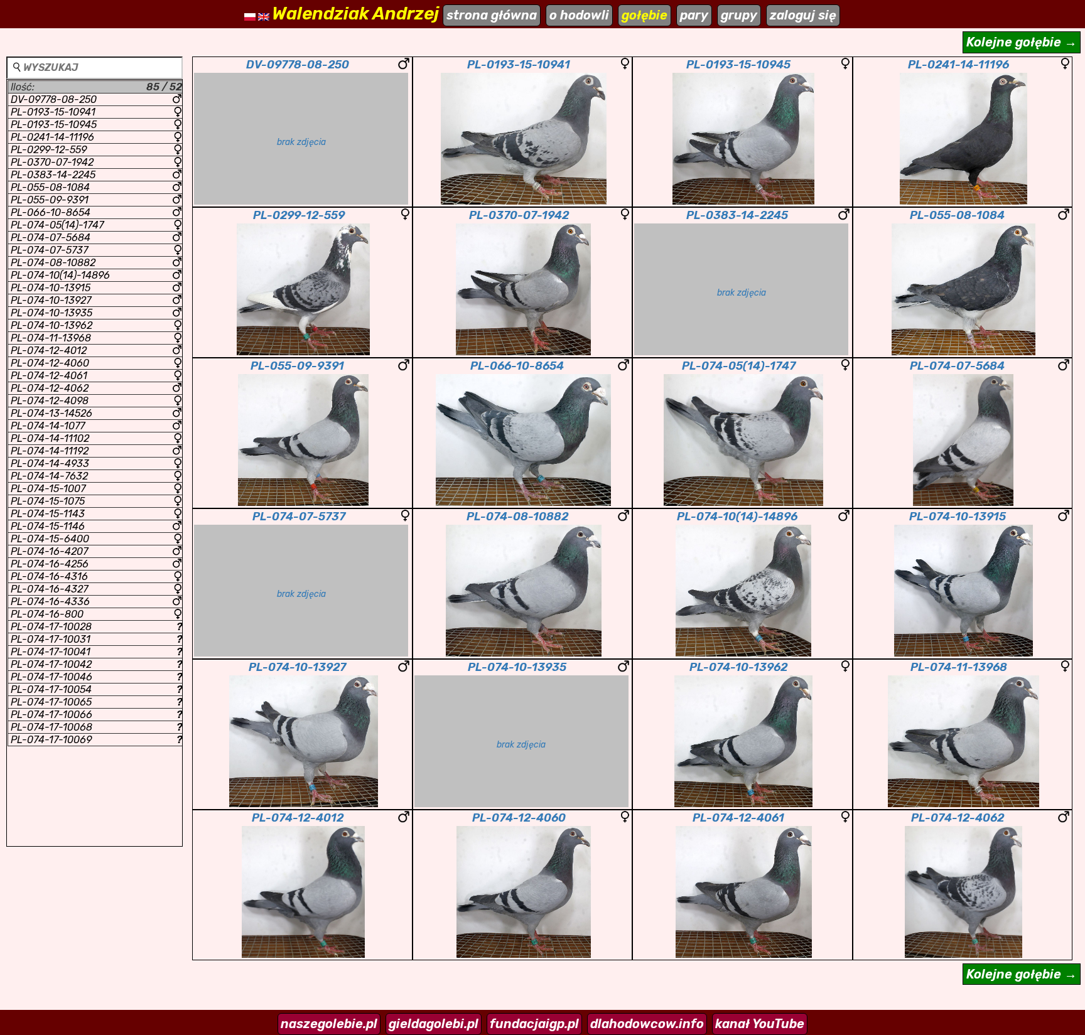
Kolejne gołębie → (1021, 42)
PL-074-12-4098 (50, 401)
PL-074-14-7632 (49, 476)
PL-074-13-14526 (51, 413)
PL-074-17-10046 (96, 677)
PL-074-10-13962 (51, 325)
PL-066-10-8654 (50, 212)
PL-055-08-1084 (50, 187)
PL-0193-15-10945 (54, 125)
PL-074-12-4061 (49, 376)
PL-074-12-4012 (49, 351)
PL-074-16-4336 (50, 602)
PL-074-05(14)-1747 (57, 225)
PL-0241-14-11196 (52, 137)
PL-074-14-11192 (50, 451)
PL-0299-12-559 (49, 150)
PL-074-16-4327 (49, 589)
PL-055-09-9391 (50, 200)
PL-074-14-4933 (50, 463)
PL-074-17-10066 (96, 715)
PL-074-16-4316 (49, 576)
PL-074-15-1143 (48, 514)
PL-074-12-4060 (50, 363)
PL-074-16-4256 (50, 564)
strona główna (491, 15)
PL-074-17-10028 (96, 627)
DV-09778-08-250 (54, 99)
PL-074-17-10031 (96, 639)
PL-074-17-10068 (96, 727)
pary (694, 15)
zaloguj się (803, 15)
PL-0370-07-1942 (52, 162)
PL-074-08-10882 (53, 263)
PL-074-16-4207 (49, 551)
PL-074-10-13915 (50, 288)
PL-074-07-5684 (50, 238)
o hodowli (579, 15)
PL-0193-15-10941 (53, 112)
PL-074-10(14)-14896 (60, 275)
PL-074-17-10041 (96, 652)
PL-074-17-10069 (96, 740)
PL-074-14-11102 (50, 438)
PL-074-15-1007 (48, 489)
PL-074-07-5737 (49, 250)
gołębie (644, 15)
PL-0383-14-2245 (53, 175)
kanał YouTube (759, 1023)
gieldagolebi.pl (433, 1023)
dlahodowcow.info (647, 1023)
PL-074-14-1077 (48, 426)
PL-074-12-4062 (50, 388)
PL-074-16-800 (47, 614)
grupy (739, 15)
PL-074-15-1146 (48, 526)
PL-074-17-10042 (96, 664)
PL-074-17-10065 (96, 702)
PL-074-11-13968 (51, 338)
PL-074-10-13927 (51, 300)
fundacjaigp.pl (534, 1023)
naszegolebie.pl (329, 1023)
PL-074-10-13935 (51, 313)
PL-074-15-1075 (48, 501)
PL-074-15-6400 (50, 539)
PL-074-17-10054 (96, 689)
